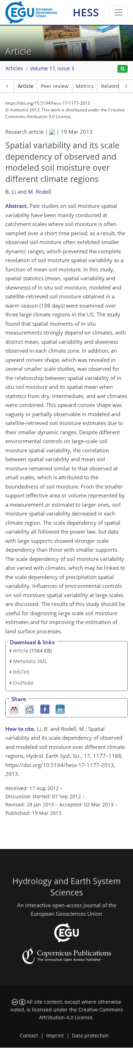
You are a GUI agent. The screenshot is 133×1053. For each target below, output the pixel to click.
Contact (29, 1035)
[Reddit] (29, 708)
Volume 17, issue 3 (52, 68)
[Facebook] (45, 708)
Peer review (54, 86)
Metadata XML (30, 661)
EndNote (23, 682)
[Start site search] (122, 69)
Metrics (85, 86)
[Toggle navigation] (118, 12)
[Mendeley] (14, 708)
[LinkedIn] (60, 708)
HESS (86, 12)
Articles (14, 68)
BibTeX (21, 671)
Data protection (90, 1035)
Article (25, 86)
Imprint (55, 1035)
